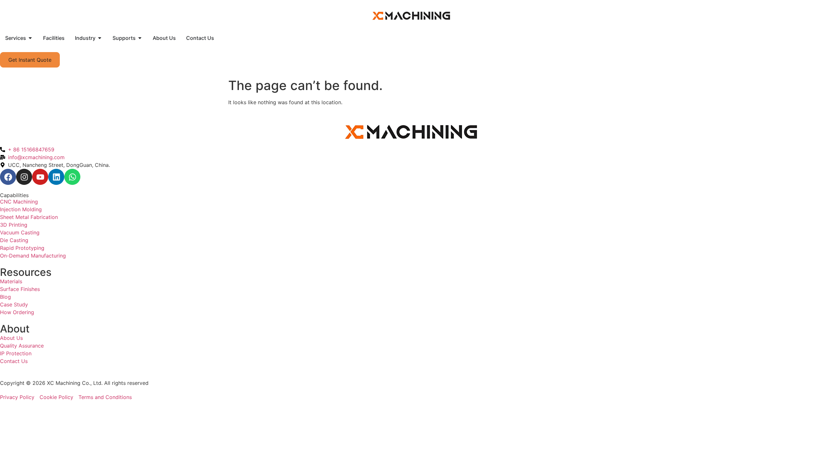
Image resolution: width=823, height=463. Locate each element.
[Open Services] (30, 38)
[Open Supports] (139, 38)
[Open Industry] (99, 38)
